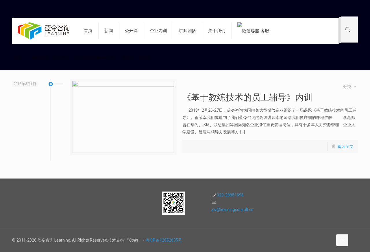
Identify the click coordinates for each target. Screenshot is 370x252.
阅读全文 (345, 146)
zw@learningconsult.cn (232, 209)
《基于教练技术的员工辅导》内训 (247, 97)
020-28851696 (230, 195)
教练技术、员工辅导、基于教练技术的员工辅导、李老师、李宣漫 (91, 57)
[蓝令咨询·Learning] (43, 31)
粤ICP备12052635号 (163, 240)
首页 (16, 57)
